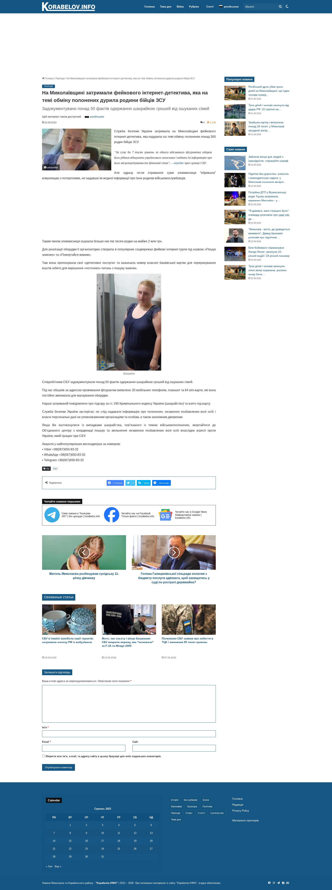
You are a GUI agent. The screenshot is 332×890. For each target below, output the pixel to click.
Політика (207, 806)
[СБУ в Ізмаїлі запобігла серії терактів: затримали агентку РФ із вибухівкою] (69, 619)
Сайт (135, 741)
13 (151, 833)
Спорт (189, 813)
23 (86, 848)
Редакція (237, 804)
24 (102, 848)
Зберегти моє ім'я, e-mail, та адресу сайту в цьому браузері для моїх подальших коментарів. (103, 756)
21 (54, 848)
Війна (180, 6)
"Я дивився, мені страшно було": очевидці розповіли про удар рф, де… (269, 214)
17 (102, 840)
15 (70, 840)
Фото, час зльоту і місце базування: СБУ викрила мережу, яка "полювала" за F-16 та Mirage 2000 (128, 642)
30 (86, 856)
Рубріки (194, 6)
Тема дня (165, 6)
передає (179, 163)
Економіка (176, 806)
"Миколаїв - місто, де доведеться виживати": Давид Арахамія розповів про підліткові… (269, 233)
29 (70, 856)
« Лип (49, 866)
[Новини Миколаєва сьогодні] (68, 6)
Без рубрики (190, 800)
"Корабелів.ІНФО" (106, 883)
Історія (174, 800)
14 (54, 840)
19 (135, 840)
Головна (149, 6)
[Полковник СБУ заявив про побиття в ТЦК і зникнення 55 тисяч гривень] (189, 619)
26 (135, 848)
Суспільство (217, 813)
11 (119, 833)
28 (54, 856)
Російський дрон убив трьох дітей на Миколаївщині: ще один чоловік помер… (268, 90)
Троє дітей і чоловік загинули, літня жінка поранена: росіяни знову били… (267, 270)
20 (151, 840)
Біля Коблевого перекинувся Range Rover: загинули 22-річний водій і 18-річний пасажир (269, 251)
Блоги (206, 800)
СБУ (55, 469)
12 (135, 833)
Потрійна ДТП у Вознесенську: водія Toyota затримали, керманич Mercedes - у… (267, 196)
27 (151, 848)
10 (102, 833)
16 (86, 840)
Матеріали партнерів (245, 820)
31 (102, 856)
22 (70, 848)
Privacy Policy (240, 810)
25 (118, 848)
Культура (192, 806)
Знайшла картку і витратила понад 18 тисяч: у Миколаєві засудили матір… (266, 126)
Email (46, 741)
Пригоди (60, 78)
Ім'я (45, 727)
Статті (210, 6)
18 (118, 840)
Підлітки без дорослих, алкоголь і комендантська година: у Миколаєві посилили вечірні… (268, 177)
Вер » (58, 866)
